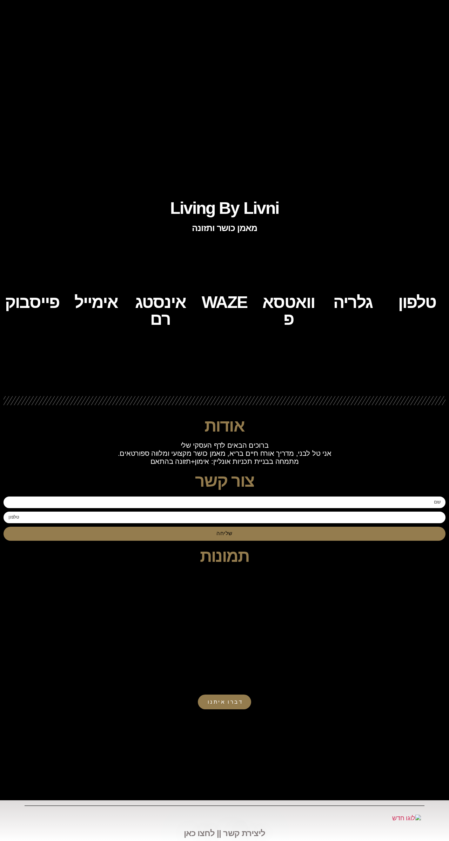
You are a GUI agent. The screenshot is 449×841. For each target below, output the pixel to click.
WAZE (224, 302)
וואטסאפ (288, 310)
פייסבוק (32, 302)
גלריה (353, 302)
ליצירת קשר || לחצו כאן (224, 833)
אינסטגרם (160, 310)
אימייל (96, 302)
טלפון (417, 302)
